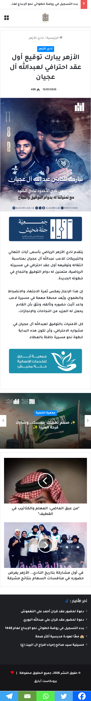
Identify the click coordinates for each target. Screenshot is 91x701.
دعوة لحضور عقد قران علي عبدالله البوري (53, 620)
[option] (45, 421)
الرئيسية (53, 38)
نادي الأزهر (36, 38)
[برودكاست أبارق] (45, 18)
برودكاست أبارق (45, 681)
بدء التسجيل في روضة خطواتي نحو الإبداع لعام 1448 (40, 4)
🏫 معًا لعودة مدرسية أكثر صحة (59, 637)
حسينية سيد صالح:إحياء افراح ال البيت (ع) (52, 645)
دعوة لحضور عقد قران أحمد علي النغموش (52, 612)
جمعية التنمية (45, 413)
